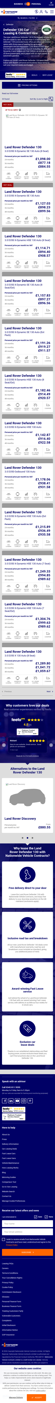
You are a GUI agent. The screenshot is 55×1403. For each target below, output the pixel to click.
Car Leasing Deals (9, 1149)
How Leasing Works (10, 1168)
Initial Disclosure (8, 1325)
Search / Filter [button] (27, 18)
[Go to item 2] (27, 838)
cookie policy (40, 1391)
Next (49, 691)
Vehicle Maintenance (10, 1163)
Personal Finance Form (11, 1301)
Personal (36, 4)
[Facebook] (4, 1100)
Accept (38, 1398)
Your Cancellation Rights (12, 1278)
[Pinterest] (30, 1100)
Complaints (6, 1320)
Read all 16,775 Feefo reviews (27, 756)
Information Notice (10, 1330)
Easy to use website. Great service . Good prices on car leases (25, 745)
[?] (20, 110)
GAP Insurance (8, 1335)
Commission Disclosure (11, 1292)
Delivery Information (10, 1144)
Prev (4, 745)
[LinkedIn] (10, 1100)
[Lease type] (36, 10)
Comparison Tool (9, 1182)
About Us (6, 1134)
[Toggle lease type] (27, 4)
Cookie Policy (7, 1287)
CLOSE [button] (51, 5)
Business (18, 4)
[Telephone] (46, 11)
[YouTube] (17, 1100)
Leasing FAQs (7, 1264)
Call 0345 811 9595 (11, 1087)
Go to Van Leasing (9, 1187)
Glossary (5, 1297)
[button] (52, 11)
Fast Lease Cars (8, 1153)
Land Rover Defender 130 (23, 147)
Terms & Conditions (10, 1273)
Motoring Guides (9, 1177)
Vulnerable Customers (11, 1316)
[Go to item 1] (22, 838)
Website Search (8, 1191)
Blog (4, 1172)
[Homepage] (9, 12)
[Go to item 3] (32, 838)
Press (4, 1139)
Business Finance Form (11, 1306)
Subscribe (26, 1252)
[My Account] (42, 11)
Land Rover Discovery (20, 819)
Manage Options (16, 1397)
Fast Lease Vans (9, 1158)
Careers (5, 1268)
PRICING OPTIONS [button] (29, 85)
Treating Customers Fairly (12, 1311)
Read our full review (10, 93)
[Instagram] (23, 1100)
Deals (34, 75)
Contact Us (6, 1196)
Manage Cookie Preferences (13, 1201)
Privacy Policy (11, 1245)
